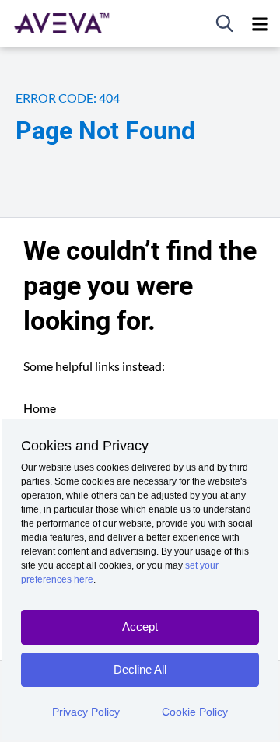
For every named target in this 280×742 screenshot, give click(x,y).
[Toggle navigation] (259, 23)
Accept (140, 626)
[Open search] (225, 23)
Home (39, 408)
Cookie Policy (195, 711)
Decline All (140, 669)
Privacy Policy (86, 711)
